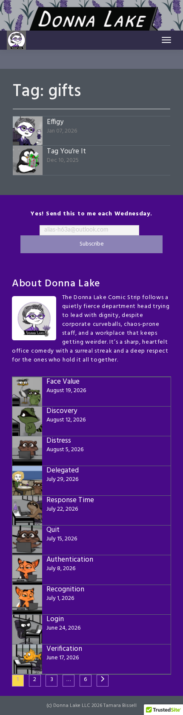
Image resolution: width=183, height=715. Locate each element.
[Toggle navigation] (166, 40)
